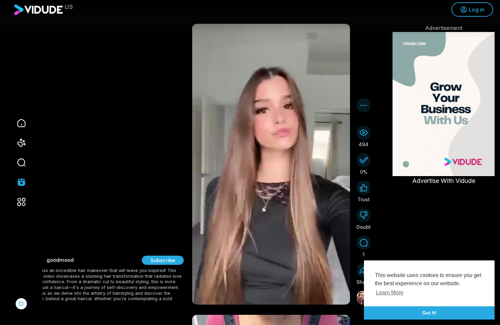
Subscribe (162, 260)
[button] (17, 162)
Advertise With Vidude (443, 180)
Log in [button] (476, 9)
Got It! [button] (429, 312)
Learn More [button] (389, 292)
